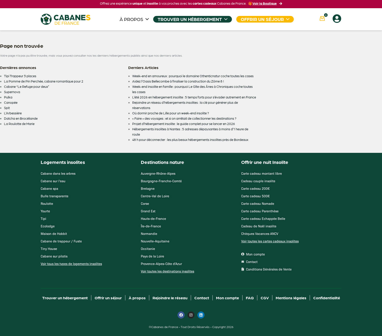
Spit (7, 108)
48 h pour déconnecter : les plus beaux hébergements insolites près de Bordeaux (190, 139)
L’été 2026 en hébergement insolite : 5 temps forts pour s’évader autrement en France (194, 97)
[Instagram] (191, 315)
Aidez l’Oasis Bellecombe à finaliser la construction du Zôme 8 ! (178, 81)
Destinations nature (162, 162)
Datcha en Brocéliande (21, 118)
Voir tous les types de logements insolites (71, 263)
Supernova (12, 92)
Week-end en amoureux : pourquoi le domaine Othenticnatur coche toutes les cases (193, 76)
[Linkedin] (200, 315)
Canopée (10, 102)
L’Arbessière (13, 113)
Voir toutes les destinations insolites (167, 271)
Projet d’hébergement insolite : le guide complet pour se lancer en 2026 (183, 123)
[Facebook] (181, 315)
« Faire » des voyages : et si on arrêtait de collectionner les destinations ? (184, 118)
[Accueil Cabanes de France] (65, 19)
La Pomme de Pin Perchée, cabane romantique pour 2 (43, 81)
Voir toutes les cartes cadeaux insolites (270, 241)
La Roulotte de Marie (19, 123)
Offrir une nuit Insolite (264, 162)
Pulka (8, 97)
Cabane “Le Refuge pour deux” (26, 86)
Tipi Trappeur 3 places (20, 76)
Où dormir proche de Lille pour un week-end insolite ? (170, 113)
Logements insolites (63, 162)
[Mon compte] (336, 18)
